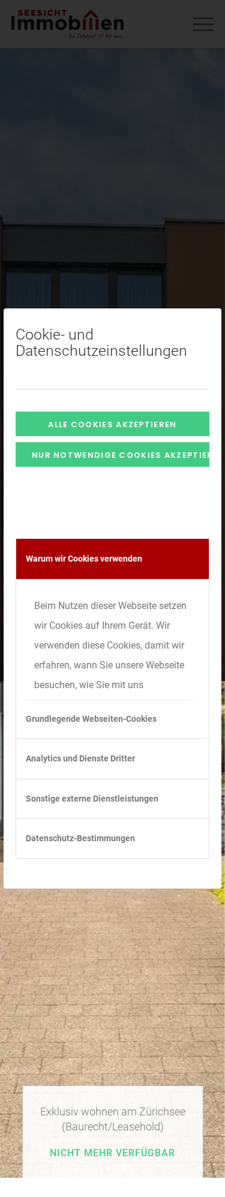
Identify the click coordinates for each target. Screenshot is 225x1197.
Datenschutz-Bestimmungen (80, 838)
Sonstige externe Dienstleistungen (92, 798)
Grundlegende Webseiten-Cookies (91, 719)
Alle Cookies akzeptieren (112, 424)
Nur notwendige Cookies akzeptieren (120, 455)
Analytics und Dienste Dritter (80, 758)
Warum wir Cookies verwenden (84, 558)
